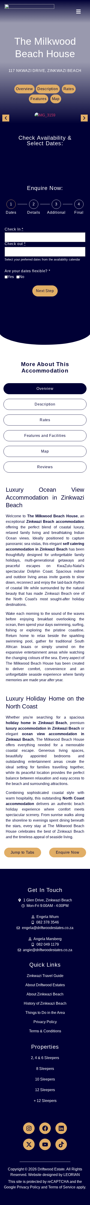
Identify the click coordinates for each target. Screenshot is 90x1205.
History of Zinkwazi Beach (45, 1003)
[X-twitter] (29, 1144)
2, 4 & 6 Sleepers (45, 1058)
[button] (78, 11)
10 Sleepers (45, 1079)
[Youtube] (45, 1144)
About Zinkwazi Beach (45, 994)
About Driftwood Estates (45, 985)
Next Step (45, 291)
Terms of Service (61, 1187)
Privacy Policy (45, 1022)
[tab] (45, 388)
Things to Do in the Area (45, 1013)
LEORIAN (71, 1175)
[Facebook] (45, 1128)
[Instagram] (29, 1128)
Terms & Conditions (45, 1031)
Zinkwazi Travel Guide (45, 976)
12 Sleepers (45, 1090)
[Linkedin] (61, 1128)
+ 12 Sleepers (45, 1101)
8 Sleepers (45, 1069)
